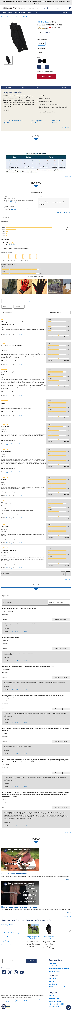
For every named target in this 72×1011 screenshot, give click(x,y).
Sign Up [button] (31, 961)
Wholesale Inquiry (54, 971)
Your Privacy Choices (37, 1000)
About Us (51, 995)
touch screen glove (7, 945)
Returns (51, 981)
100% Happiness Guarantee (36, 122)
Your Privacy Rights (23, 1000)
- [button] (39, 67)
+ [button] (46, 67)
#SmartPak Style (54, 1007)
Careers (17, 1001)
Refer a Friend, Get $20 (56, 1004)
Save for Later (55, 28)
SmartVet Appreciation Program (59, 969)
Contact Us (52, 963)
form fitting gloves (7, 925)
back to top (65, 128)
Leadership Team (54, 998)
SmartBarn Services (55, 966)
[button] (44, 8)
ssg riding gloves (6, 941)
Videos (64, 87)
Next (70, 931)
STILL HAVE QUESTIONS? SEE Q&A (13, 122)
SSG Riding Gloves (43, 22)
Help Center (52, 978)
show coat (4, 937)
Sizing (22, 87)
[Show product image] (18, 37)
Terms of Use (4, 1000)
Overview (8, 87)
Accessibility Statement (7, 1001)
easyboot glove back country (10, 933)
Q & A (50, 87)
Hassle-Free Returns (56, 122)
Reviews (36, 87)
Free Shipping (53, 984)
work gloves (5, 929)
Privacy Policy (13, 1000)
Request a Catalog (54, 1001)
